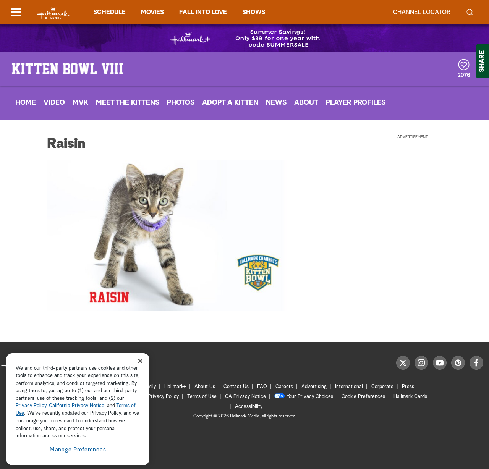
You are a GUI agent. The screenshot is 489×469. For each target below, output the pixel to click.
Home (25, 102)
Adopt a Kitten (230, 102)
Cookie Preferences (363, 396)
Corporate (382, 386)
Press (408, 386)
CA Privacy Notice (245, 396)
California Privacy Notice (76, 406)
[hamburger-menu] (16, 12)
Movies (152, 12)
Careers (284, 386)
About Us (204, 386)
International (349, 386)
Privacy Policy (163, 396)
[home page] (53, 12)
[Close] (140, 361)
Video (54, 102)
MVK (80, 102)
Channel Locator (421, 12)
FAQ (262, 386)
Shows (253, 12)
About (306, 102)
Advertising (314, 386)
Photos (180, 102)
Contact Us (236, 386)
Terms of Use (202, 396)
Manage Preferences (78, 450)
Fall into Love (203, 12)
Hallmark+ (175, 386)
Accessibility (248, 406)
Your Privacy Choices (310, 396)
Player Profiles (355, 102)
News (276, 102)
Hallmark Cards (410, 396)
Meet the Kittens (127, 102)
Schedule (109, 12)
